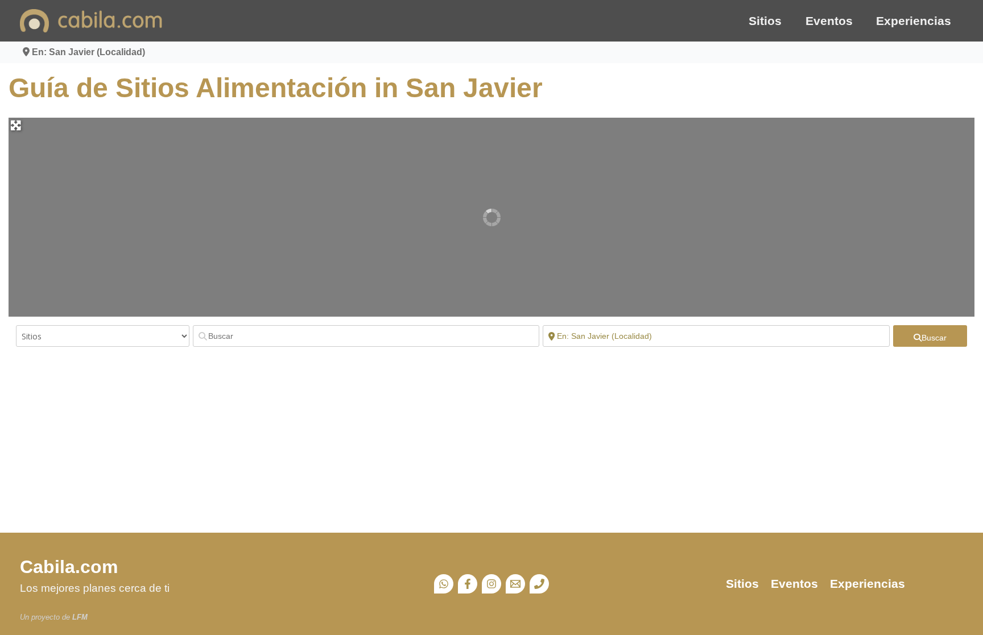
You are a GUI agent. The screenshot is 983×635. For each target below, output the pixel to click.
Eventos (829, 20)
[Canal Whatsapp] (443, 584)
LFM (80, 617)
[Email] (515, 584)
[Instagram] (491, 584)
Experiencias (913, 20)
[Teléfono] (539, 584)
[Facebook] (467, 584)
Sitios (765, 20)
